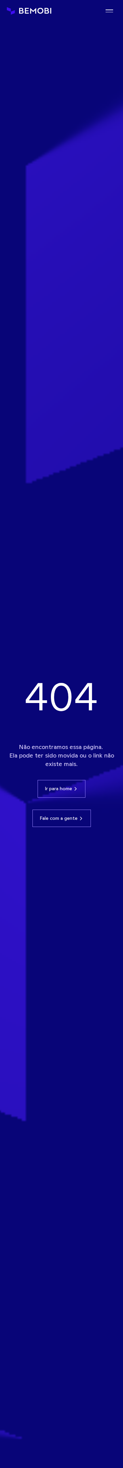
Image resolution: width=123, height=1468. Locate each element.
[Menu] (109, 11)
